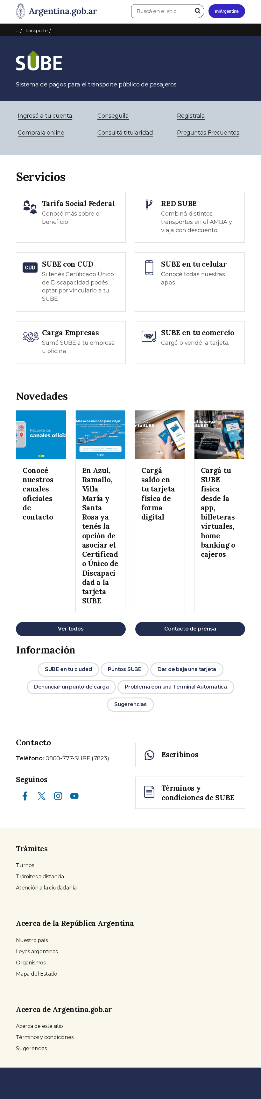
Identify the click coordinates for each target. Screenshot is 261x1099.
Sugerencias (130, 704)
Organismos (31, 963)
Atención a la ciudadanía (46, 888)
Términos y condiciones (45, 1037)
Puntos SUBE (124, 669)
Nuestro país (32, 940)
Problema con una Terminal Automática (176, 687)
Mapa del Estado (36, 974)
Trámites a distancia (40, 877)
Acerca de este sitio (39, 1026)
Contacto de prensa (190, 629)
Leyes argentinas (37, 951)
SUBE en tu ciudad (68, 669)
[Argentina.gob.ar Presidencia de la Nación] (56, 11)
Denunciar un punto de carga (71, 687)
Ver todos (70, 629)
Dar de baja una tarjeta (187, 669)
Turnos (25, 865)
